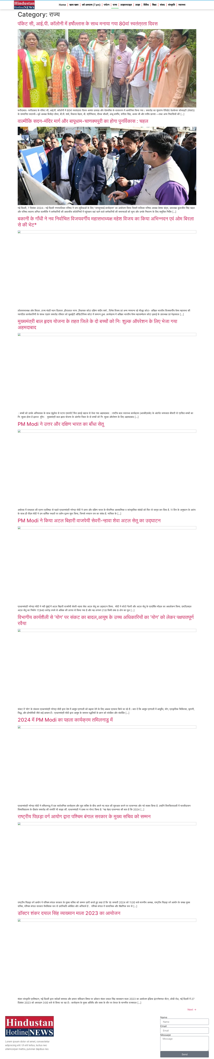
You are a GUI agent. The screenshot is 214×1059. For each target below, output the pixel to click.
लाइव (137, 4)
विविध (146, 4)
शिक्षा (154, 4)
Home (62, 4)
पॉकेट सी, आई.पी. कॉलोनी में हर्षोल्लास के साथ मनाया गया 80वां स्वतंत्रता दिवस (88, 24)
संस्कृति (171, 4)
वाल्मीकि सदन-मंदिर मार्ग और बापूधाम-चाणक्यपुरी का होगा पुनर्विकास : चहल (83, 121)
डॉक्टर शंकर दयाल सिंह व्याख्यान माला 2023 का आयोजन (69, 913)
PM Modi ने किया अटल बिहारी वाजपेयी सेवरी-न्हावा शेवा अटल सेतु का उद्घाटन (89, 520)
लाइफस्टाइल (126, 4)
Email (163, 1026)
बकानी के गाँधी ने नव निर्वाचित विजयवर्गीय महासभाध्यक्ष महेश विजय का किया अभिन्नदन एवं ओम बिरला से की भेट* (106, 222)
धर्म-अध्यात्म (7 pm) (91, 4)
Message (165, 1035)
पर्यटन (106, 4)
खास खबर (73, 4)
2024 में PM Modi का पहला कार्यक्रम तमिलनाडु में (65, 720)
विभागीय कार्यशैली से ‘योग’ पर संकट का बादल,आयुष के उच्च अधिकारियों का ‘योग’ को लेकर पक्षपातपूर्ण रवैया (106, 620)
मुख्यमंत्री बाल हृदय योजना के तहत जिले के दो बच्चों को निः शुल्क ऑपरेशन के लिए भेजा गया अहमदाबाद (97, 324)
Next (192, 1009)
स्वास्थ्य (181, 4)
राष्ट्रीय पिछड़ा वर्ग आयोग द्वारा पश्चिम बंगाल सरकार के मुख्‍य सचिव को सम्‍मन (84, 816)
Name (163, 1017)
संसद (162, 4)
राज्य (115, 4)
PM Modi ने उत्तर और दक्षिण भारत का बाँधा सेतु (61, 424)
